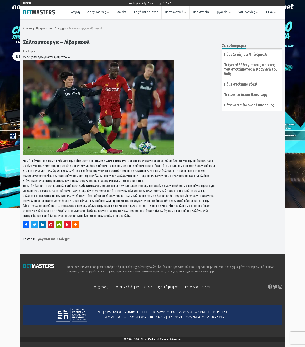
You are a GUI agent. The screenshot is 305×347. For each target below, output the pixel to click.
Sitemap (207, 287)
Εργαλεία (222, 12)
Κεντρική (28, 28)
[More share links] (75, 224)
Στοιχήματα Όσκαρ (145, 12)
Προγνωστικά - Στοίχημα (51, 28)
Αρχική (75, 12)
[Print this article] (59, 224)
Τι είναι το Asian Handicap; (245, 94)
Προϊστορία (201, 12)
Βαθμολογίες (246, 12)
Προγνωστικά (174, 12)
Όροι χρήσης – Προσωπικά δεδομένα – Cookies (122, 287)
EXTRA (269, 12)
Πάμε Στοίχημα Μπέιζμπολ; (245, 54)
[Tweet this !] (34, 224)
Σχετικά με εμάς (168, 287)
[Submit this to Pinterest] (51, 224)
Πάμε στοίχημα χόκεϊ (240, 84)
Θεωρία (121, 12)
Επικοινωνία (190, 287)
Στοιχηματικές (96, 12)
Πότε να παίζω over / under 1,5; (249, 105)
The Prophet (30, 51)
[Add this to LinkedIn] (42, 224)
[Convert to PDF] (67, 224)
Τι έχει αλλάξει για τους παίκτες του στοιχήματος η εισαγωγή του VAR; (251, 69)
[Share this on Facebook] (26, 224)
